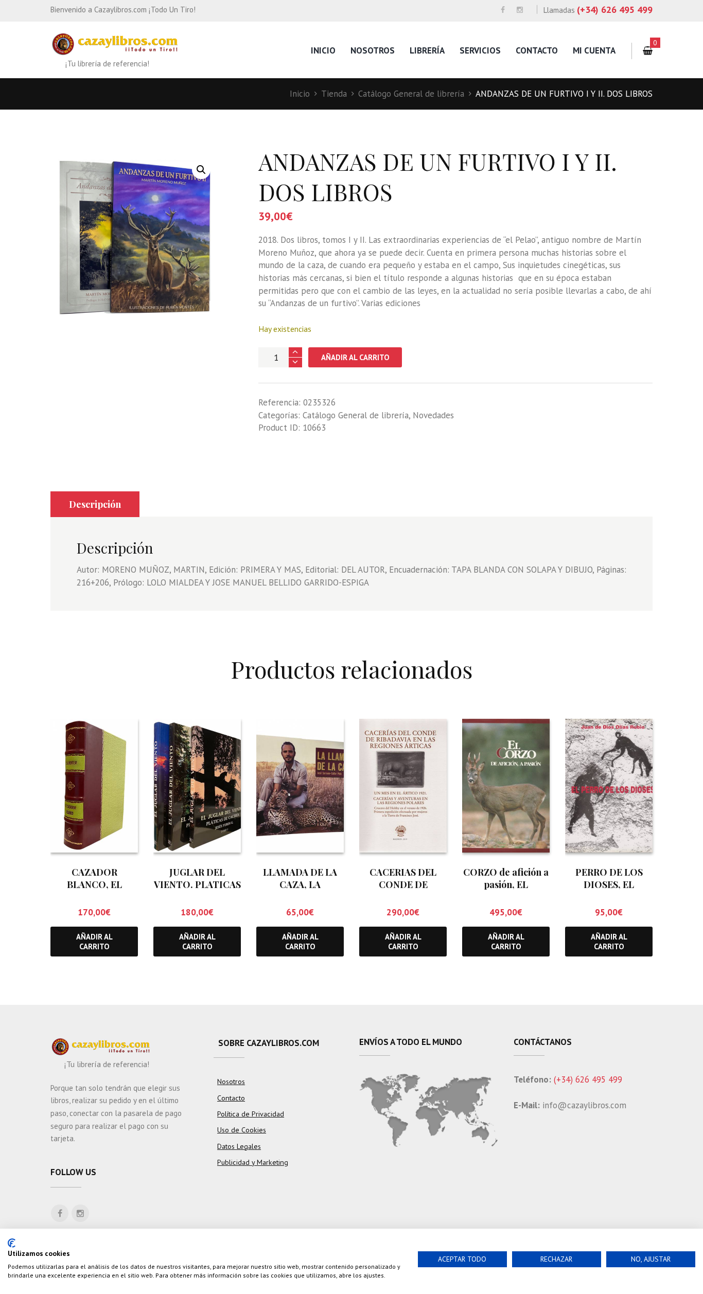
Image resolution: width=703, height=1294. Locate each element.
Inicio (323, 50)
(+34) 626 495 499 (615, 9)
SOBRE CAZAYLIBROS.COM (268, 1043)
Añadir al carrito (355, 357)
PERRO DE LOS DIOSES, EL (609, 878)
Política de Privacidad (250, 1114)
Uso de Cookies (241, 1130)
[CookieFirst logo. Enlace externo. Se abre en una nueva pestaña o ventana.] (11, 1243)
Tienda (334, 93)
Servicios (480, 50)
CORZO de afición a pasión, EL (506, 878)
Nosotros (372, 50)
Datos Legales (239, 1146)
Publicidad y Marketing (252, 1162)
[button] (201, 170)
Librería (427, 50)
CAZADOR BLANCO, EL (94, 878)
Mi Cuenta (594, 50)
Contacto (537, 50)
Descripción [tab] (95, 504)
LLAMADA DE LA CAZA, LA (300, 878)
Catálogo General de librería (411, 93)
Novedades (433, 415)
